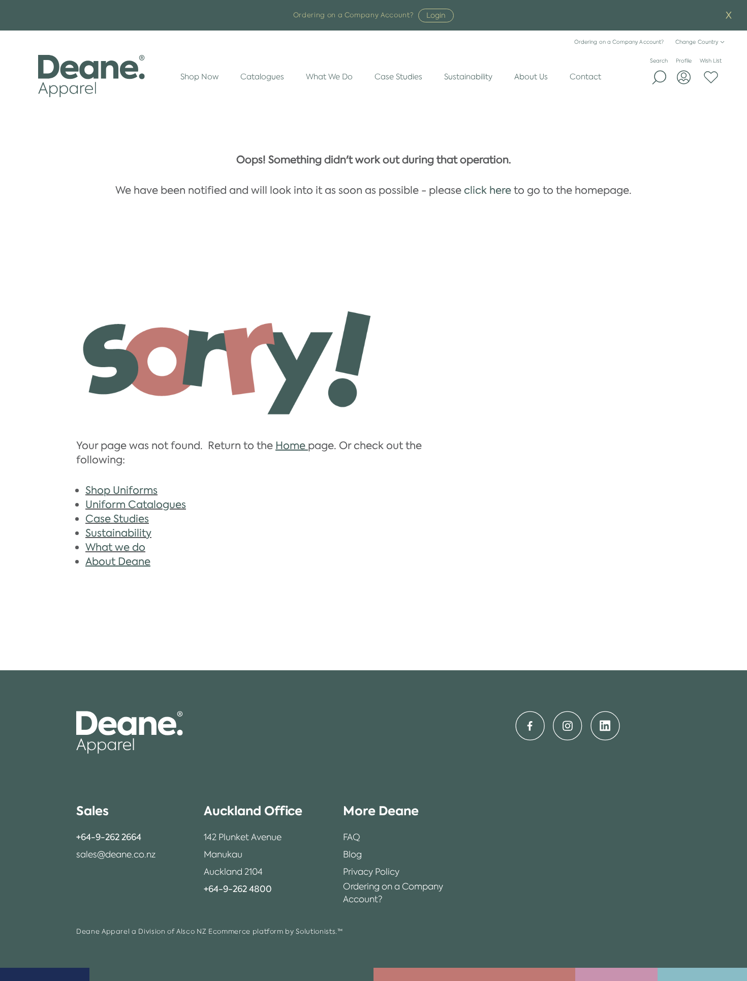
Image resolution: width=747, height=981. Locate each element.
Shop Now (199, 76)
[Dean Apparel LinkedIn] (605, 725)
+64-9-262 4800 (238, 889)
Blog (352, 854)
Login (436, 15)
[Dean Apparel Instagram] (567, 725)
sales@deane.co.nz (115, 854)
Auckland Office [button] (253, 810)
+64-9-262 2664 (108, 837)
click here (487, 190)
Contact (585, 76)
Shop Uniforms (121, 490)
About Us (531, 76)
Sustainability (468, 76)
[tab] (115, 811)
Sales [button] (92, 810)
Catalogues (262, 76)
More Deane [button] (381, 810)
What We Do (329, 76)
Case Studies (398, 76)
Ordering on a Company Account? (619, 42)
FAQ (351, 837)
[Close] (729, 15)
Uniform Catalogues (135, 504)
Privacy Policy (371, 871)
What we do (115, 547)
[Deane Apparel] (91, 76)
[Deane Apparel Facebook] (530, 725)
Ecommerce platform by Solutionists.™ (275, 931)
